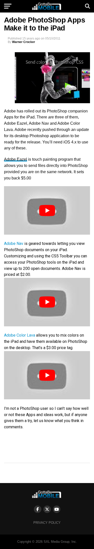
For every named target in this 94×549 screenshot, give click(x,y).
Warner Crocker (23, 42)
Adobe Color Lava (20, 335)
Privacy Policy (47, 523)
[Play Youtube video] (47, 210)
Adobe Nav (13, 243)
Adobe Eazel (15, 159)
